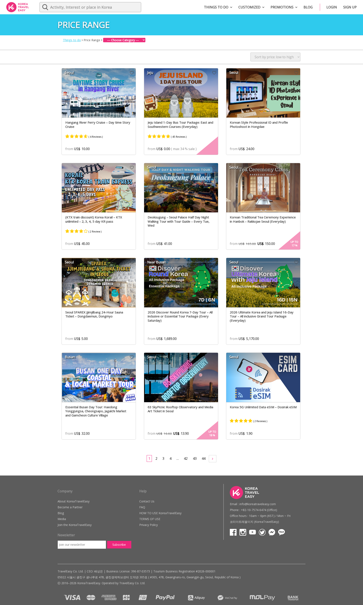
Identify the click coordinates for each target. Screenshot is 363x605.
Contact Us (146, 501)
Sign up (350, 7)
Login (331, 7)
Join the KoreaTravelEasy (75, 525)
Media (62, 519)
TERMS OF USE (149, 519)
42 (186, 458)
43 (195, 458)
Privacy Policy (148, 525)
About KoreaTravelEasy (73, 501)
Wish (131, 72)
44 (203, 458)
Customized (249, 7)
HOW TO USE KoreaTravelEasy (160, 513)
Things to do (216, 7)
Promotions (282, 7)
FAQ (142, 507)
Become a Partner (70, 507)
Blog (308, 7)
